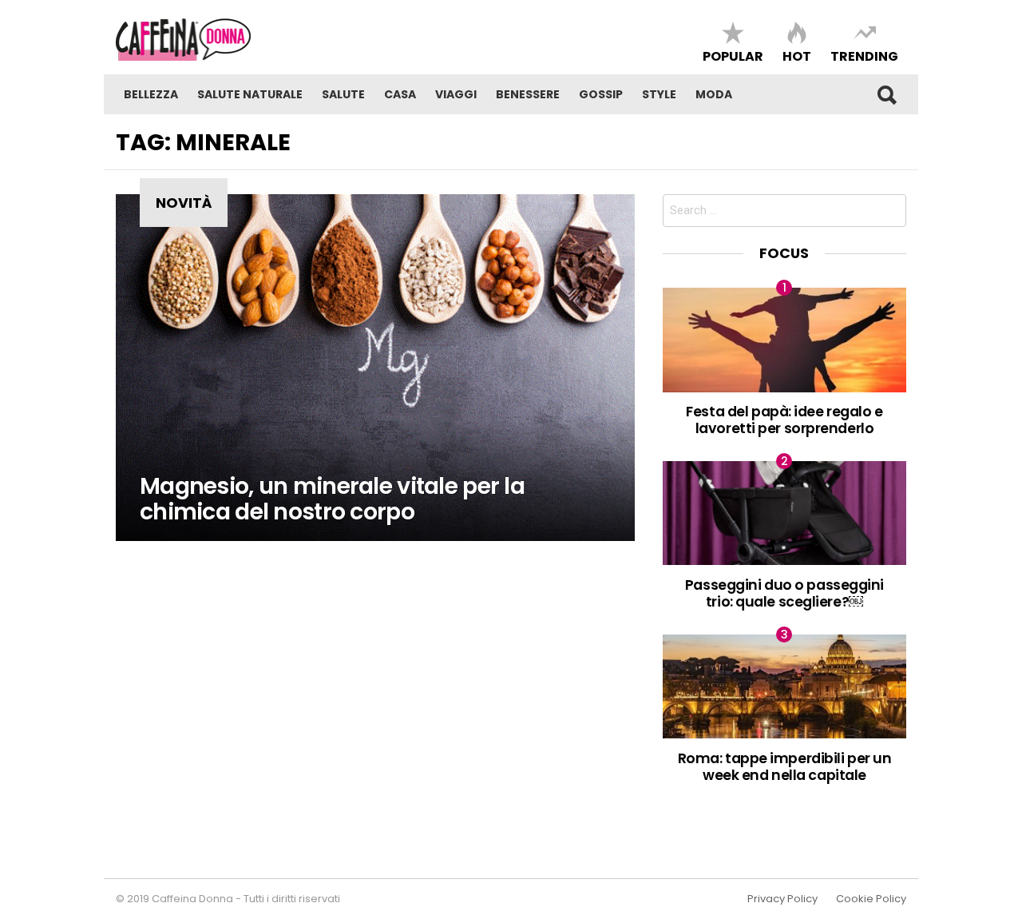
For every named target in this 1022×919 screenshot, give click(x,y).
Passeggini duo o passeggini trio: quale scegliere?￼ (784, 593)
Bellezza (151, 94)
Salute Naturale (250, 94)
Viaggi (456, 94)
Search (886, 94)
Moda (713, 94)
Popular (733, 55)
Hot (796, 55)
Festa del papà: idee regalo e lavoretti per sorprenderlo (784, 419)
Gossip (601, 94)
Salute (343, 94)
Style (659, 94)
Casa (400, 94)
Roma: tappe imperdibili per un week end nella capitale (785, 766)
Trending (864, 55)
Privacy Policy (782, 899)
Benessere (528, 94)
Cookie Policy (871, 899)
